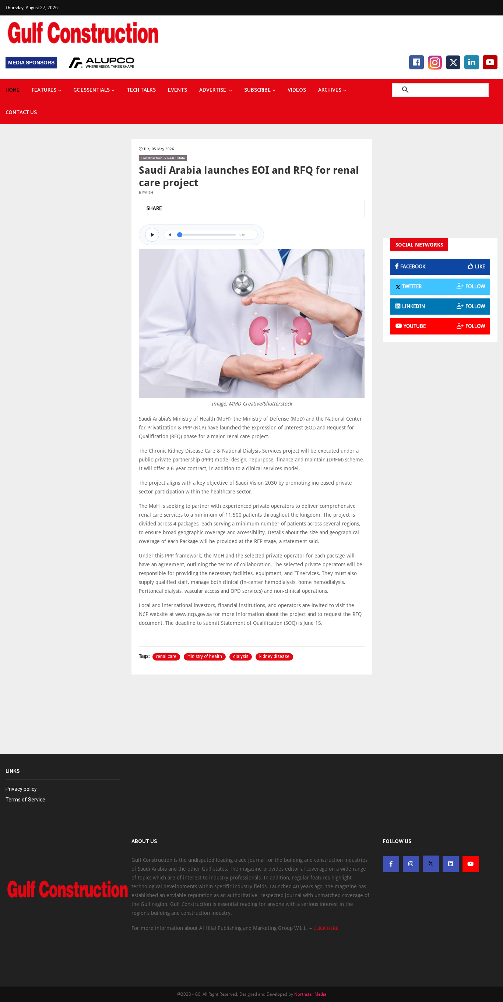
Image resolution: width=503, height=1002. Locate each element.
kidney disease (274, 657)
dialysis (240, 657)
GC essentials (91, 90)
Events (177, 90)
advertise (213, 90)
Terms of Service (25, 800)
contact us (21, 113)
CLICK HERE (325, 928)
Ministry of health (204, 657)
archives (329, 90)
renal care (166, 657)
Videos (297, 90)
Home (13, 90)
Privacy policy (21, 789)
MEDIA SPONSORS (31, 62)
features (44, 90)
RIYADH (146, 192)
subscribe (257, 90)
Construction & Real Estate (163, 158)
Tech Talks (141, 90)
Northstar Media (310, 994)
